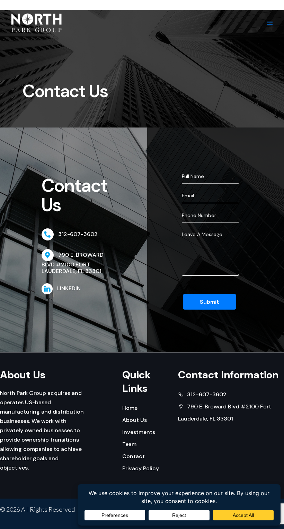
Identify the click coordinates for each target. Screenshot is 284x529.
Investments (138, 432)
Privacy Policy (140, 468)
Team (129, 444)
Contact (133, 456)
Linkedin (69, 288)
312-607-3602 (78, 234)
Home (129, 408)
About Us (134, 420)
